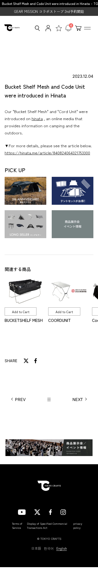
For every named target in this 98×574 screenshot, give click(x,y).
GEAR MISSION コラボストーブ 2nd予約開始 (49, 11)
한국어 (49, 548)
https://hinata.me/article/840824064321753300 (47, 152)
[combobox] (35, 28)
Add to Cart (20, 311)
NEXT (77, 399)
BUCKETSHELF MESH (24, 320)
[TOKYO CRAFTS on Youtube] (22, 511)
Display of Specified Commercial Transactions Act (47, 525)
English (61, 548)
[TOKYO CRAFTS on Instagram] (63, 511)
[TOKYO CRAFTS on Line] (77, 511)
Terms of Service (17, 525)
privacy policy (77, 525)
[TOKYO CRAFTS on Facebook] (50, 511)
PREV (20, 399)
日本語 (36, 548)
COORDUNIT (59, 320)
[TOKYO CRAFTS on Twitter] (37, 511)
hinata (37, 118)
